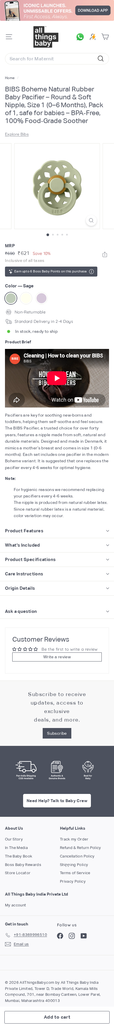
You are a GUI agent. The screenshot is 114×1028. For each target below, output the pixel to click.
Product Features (24, 530)
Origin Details (20, 588)
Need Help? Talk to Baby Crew (57, 800)
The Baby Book (18, 856)
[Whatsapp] (104, 254)
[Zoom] (91, 220)
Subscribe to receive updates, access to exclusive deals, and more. (57, 706)
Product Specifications (30, 559)
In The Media (16, 847)
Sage (11, 298)
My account (15, 905)
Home (10, 78)
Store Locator (18, 873)
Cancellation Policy (77, 856)
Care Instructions (24, 573)
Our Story (14, 839)
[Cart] (105, 37)
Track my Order (74, 839)
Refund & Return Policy (80, 847)
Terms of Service (75, 873)
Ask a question (21, 611)
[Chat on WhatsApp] (81, 37)
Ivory (26, 298)
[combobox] (57, 59)
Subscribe (57, 733)
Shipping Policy (74, 864)
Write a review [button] (57, 656)
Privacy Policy (73, 881)
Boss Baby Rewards (23, 864)
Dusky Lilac (41, 298)
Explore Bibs (17, 134)
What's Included (22, 545)
